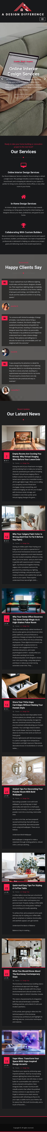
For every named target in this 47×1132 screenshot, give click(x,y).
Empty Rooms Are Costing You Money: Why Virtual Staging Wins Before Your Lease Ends (27, 457)
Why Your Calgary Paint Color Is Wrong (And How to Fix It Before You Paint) (28, 537)
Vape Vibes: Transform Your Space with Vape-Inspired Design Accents (26, 1061)
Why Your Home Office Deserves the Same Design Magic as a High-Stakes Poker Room (28, 620)
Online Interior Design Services (23, 172)
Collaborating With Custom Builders (23, 232)
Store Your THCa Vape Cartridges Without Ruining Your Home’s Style (28, 705)
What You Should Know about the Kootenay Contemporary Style (26, 974)
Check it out (23, 96)
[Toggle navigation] (42, 19)
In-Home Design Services (23, 203)
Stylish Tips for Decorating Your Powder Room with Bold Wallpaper (28, 792)
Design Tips (26, 463)
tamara (16, 463)
